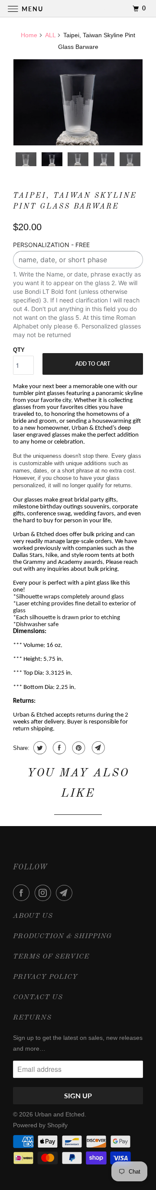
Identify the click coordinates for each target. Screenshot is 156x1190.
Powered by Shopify (40, 1125)
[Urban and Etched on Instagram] (45, 892)
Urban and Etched (59, 1114)
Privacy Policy (45, 977)
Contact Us (38, 997)
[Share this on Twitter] (38, 747)
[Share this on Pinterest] (77, 747)
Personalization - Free (51, 244)
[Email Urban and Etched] (66, 892)
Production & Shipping (62, 936)
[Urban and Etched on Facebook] (23, 892)
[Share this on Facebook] (58, 747)
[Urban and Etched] (78, 8)
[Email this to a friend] (97, 747)
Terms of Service (51, 956)
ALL (50, 35)
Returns (32, 1017)
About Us (33, 916)
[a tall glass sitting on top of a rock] (78, 102)
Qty (19, 350)
